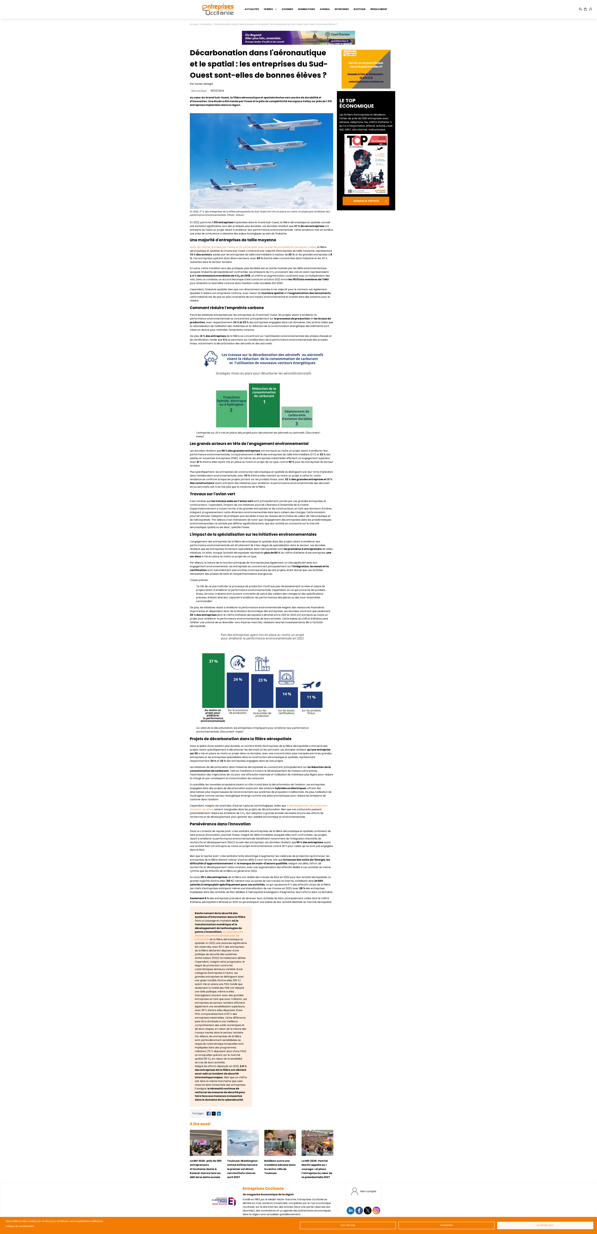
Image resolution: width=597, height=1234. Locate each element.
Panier (585, 9)
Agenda (325, 9)
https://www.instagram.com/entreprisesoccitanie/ (376, 1210)
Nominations (306, 9)
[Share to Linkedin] (219, 1114)
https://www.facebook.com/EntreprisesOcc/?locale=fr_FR (359, 1210)
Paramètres (446, 1225)
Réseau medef (378, 9)
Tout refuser (347, 1225)
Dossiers (287, 9)
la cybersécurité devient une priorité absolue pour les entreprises (219, 935)
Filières (268, 9)
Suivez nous (350, 1210)
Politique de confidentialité (20, 1226)
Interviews (342, 9)
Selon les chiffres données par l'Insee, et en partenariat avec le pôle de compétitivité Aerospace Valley (253, 247)
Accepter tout (545, 1225)
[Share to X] (214, 1114)
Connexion (590, 9)
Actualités (252, 9)
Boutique (360, 9)
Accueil (194, 24)
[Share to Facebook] (209, 1114)
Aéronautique (199, 90)
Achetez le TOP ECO (366, 201)
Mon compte (368, 1191)
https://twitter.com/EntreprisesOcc (368, 1210)
